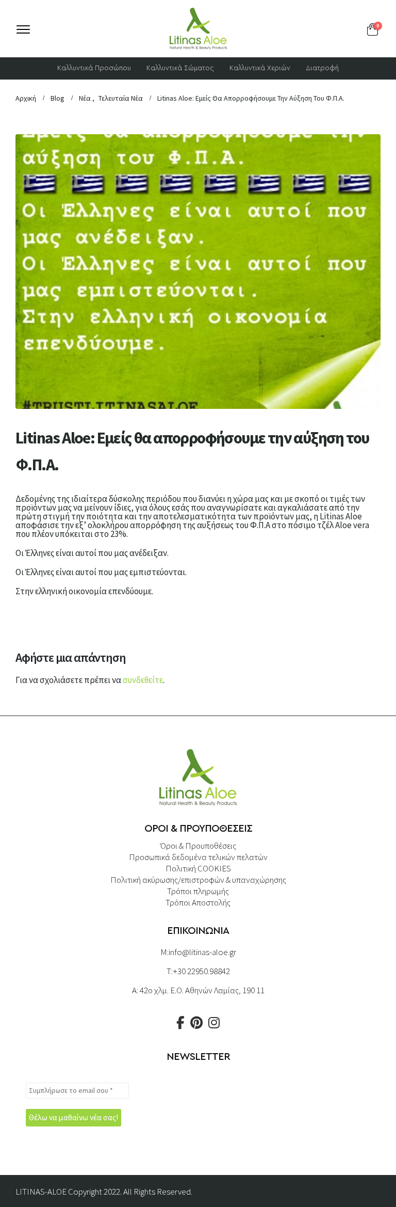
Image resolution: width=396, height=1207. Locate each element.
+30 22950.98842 (201, 971)
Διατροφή (322, 68)
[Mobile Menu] (23, 29)
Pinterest (196, 1022)
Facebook (180, 1022)
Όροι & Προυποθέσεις (198, 845)
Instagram (214, 1022)
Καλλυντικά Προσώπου (94, 68)
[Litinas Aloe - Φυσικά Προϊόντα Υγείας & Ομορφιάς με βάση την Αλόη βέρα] (198, 29)
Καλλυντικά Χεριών (259, 68)
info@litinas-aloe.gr (202, 952)
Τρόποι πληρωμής (198, 891)
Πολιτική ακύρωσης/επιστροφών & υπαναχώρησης (198, 879)
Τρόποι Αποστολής (198, 902)
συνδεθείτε (143, 680)
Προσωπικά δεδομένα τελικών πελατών (198, 857)
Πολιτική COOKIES (198, 868)
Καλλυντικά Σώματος (180, 68)
